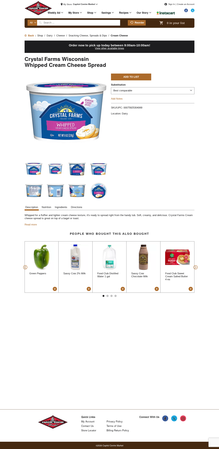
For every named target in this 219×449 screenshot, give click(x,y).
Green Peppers (37, 273)
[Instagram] (183, 418)
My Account (87, 421)
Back (30, 35)
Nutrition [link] (46, 207)
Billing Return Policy (118, 430)
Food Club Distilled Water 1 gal (107, 275)
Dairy (50, 35)
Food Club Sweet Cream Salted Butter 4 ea (176, 276)
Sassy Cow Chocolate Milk (139, 275)
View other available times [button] (109, 48)
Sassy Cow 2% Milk (74, 273)
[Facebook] (186, 10)
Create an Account (185, 4)
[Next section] (195, 267)
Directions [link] (76, 207)
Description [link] (31, 207)
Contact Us (87, 425)
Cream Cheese (119, 35)
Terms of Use (114, 425)
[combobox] (32, 23)
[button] (85, 4)
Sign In (171, 4)
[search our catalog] (40, 23)
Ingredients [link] (61, 207)
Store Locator (88, 430)
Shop (40, 35)
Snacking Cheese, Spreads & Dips (88, 35)
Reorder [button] (139, 22)
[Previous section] (24, 267)
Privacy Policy (115, 421)
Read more (31, 224)
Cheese (60, 35)
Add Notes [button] (117, 98)
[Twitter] (192, 10)
